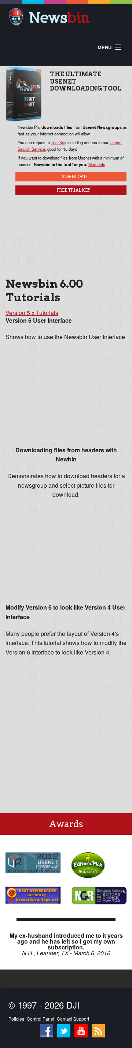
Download (73, 176)
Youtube (81, 1029)
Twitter (63, 1029)
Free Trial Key (73, 190)
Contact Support (73, 1019)
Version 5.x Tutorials (32, 312)
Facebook (46, 1029)
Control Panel (40, 1019)
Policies (16, 1019)
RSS (98, 1029)
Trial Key (58, 142)
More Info (96, 164)
